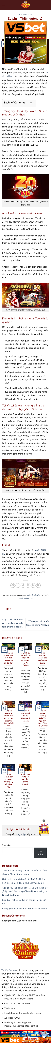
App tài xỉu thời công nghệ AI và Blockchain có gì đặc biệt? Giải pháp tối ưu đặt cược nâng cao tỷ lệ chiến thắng (25, 891)
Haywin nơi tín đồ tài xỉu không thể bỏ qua (25, 716)
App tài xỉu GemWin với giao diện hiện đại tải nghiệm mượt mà (12, 623)
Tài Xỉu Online (8, 970)
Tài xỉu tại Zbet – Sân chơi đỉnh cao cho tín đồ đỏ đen (8, 658)
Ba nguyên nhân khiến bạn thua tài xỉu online (24, 908)
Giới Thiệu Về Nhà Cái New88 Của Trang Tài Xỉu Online (25, 659)
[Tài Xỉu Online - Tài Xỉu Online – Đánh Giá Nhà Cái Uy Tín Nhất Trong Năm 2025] (25, 5)
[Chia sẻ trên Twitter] (23, 585)
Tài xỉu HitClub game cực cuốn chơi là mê (42, 658)
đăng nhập (20, 834)
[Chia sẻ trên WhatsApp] (12, 585)
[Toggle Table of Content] (30, 103)
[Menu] (4, 4)
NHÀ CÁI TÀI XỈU (25, 15)
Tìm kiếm (6, 845)
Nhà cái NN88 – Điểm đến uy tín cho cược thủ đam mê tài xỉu (8, 718)
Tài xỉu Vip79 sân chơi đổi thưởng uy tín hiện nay (8, 780)
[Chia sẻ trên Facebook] (17, 585)
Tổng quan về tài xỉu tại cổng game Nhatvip (25, 779)
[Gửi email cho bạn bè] (28, 585)
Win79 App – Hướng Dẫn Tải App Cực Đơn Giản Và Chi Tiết (42, 718)
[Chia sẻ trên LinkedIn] (38, 585)
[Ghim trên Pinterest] (33, 585)
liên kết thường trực (25, 598)
